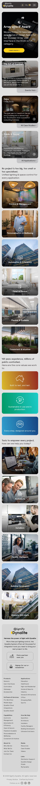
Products (7, 679)
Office (23, 697)
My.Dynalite (25, 767)
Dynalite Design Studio (26, 763)
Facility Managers (27, 726)
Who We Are (8, 746)
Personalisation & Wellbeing (10, 735)
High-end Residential (28, 687)
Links (23, 756)
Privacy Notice (12, 779)
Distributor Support (28, 759)
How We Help (25, 715)
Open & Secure (9, 728)
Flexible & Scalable (10, 731)
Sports (23, 703)
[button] (14, 46)
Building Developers (28, 729)
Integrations (8, 708)
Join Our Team (9, 751)
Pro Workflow (8, 700)
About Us (7, 743)
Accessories (8, 692)
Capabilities (8, 715)
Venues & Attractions (28, 695)
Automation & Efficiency (8, 724)
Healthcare (25, 684)
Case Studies (25, 748)
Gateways (7, 689)
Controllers (8, 687)
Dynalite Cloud (9, 705)
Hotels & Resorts (27, 689)
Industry (24, 692)
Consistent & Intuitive (11, 739)
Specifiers (24, 718)
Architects (25, 721)
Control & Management (8, 719)
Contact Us (8, 754)
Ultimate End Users (27, 731)
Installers (24, 723)
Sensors (6, 681)
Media (23, 743)
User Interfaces (9, 684)
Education (24, 681)
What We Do (8, 748)
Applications (25, 679)
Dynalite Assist (9, 711)
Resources (24, 746)
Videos (23, 751)
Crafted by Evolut (26, 779)
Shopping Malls (26, 700)
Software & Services (11, 697)
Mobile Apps (8, 703)
